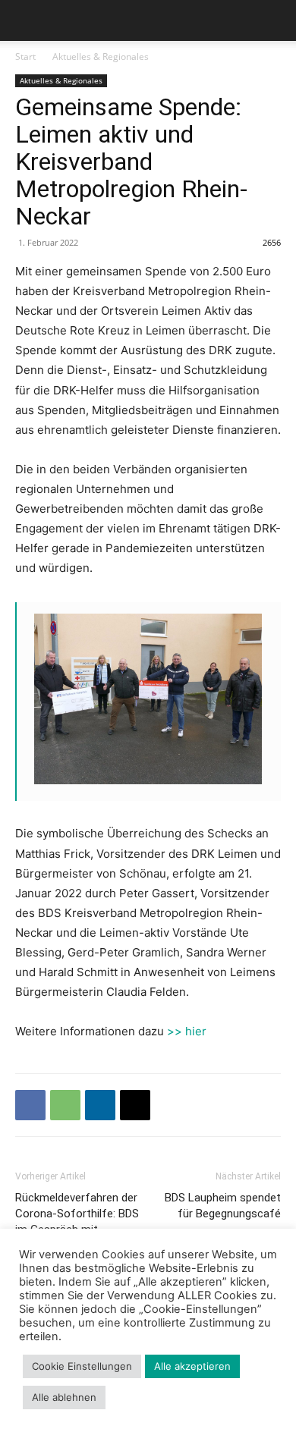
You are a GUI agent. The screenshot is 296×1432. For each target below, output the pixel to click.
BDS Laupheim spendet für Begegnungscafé (223, 1205)
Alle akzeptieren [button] (192, 1366)
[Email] (135, 1105)
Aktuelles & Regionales (100, 56)
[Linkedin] (100, 1105)
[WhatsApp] (65, 1105)
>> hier (186, 1031)
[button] (26, 20)
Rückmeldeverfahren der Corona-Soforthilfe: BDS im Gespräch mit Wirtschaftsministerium (77, 1221)
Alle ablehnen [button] (64, 1397)
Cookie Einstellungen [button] (82, 1366)
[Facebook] (30, 1105)
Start (25, 56)
